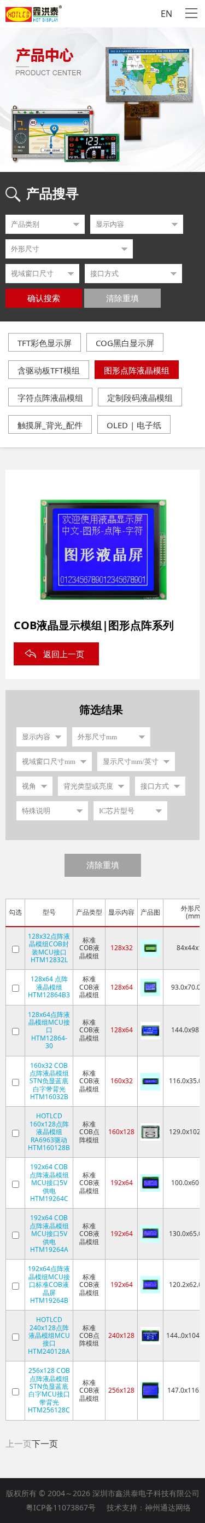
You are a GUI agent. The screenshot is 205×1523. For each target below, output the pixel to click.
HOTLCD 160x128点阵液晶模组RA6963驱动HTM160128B (49, 1131)
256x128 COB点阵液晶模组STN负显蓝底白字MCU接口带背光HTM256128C (49, 1390)
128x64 (121, 987)
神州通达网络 (168, 1507)
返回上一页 (63, 653)
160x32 (121, 1080)
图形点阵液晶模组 (136, 370)
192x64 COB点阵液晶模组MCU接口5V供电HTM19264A (49, 1233)
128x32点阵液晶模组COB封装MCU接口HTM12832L (49, 948)
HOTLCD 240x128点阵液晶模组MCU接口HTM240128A (49, 1335)
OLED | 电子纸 (134, 424)
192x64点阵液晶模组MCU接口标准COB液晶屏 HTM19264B (49, 1284)
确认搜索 (43, 298)
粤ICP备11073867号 (61, 1507)
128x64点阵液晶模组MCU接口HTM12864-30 (49, 1030)
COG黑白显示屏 (125, 342)
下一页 (45, 1444)
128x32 (121, 947)
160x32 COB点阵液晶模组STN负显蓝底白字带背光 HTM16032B (49, 1081)
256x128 (121, 1390)
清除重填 (122, 298)
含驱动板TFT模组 (48, 370)
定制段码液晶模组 (140, 397)
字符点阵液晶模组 (50, 397)
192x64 (121, 1182)
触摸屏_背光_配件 (50, 424)
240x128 (121, 1335)
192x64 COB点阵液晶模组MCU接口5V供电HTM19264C (49, 1182)
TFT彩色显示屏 (44, 342)
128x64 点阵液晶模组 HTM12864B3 (49, 986)
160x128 (121, 1131)
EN (166, 14)
